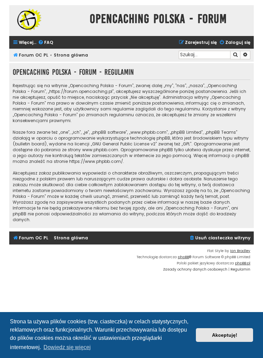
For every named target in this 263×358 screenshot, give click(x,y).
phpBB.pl (242, 263)
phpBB (183, 257)
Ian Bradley (240, 250)
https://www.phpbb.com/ (96, 161)
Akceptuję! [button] (224, 335)
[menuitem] (45, 42)
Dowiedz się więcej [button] (67, 347)
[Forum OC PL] (48, 19)
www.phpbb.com (100, 150)
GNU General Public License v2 (123, 144)
